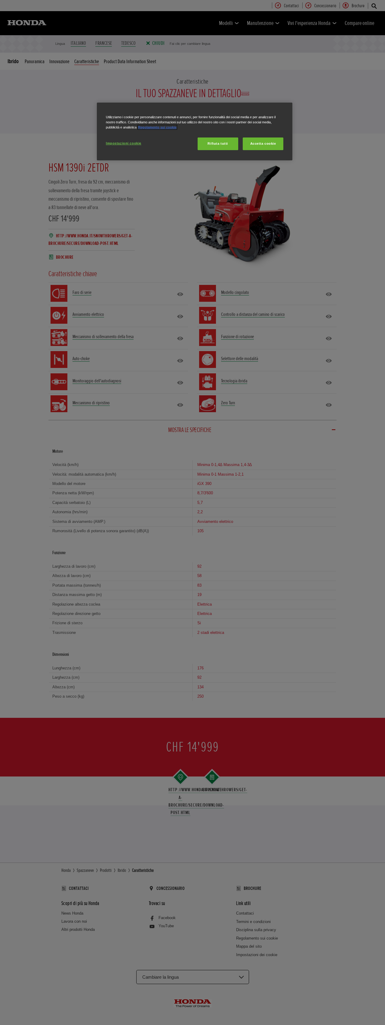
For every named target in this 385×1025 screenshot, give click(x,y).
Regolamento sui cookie (157, 127)
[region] (194, 131)
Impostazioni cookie (123, 143)
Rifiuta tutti (218, 143)
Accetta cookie (263, 143)
